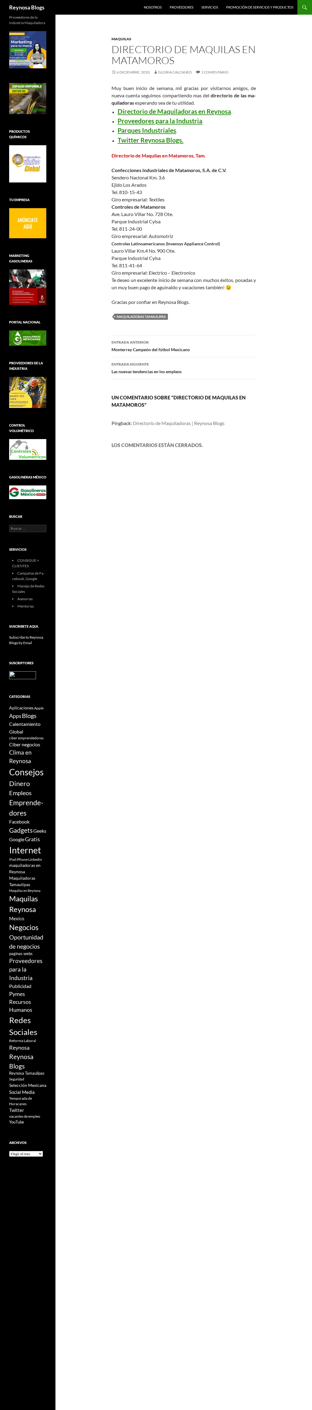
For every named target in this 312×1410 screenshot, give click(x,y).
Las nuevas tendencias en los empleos (147, 368)
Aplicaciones (21, 707)
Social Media (22, 1092)
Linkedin (35, 859)
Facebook (19, 821)
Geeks (39, 831)
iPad (12, 859)
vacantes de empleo (24, 1116)
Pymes (17, 993)
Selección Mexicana (27, 1085)
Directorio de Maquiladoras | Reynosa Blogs (179, 423)
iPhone (22, 859)
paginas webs (21, 953)
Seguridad (16, 1079)
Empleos (20, 792)
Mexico (16, 918)
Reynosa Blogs (26, 7)
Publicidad (20, 986)
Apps (15, 716)
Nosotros (153, 7)
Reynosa (19, 1047)
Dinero (19, 783)
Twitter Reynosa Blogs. (150, 140)
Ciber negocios (24, 744)
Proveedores (181, 7)
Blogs (29, 715)
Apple (39, 708)
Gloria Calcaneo (175, 72)
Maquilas (121, 39)
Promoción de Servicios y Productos (259, 7)
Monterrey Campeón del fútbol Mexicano (151, 346)
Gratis (32, 839)
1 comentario (215, 72)
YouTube (16, 1122)
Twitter (16, 1110)
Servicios (209, 7)
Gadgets (21, 830)
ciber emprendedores (26, 738)
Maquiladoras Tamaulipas (141, 317)
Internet (25, 850)
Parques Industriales (147, 130)
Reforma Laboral (22, 1041)
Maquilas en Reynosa (25, 891)
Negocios (23, 927)
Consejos (26, 772)
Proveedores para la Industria (25, 969)
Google (16, 839)
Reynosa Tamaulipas (26, 1073)
